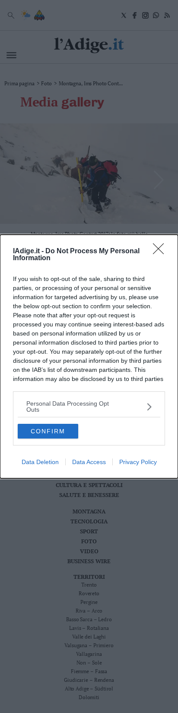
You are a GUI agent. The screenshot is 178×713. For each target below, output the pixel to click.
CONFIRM (48, 431)
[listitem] (89, 406)
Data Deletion (40, 461)
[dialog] (89, 356)
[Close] (161, 251)
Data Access (89, 461)
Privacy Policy (138, 461)
